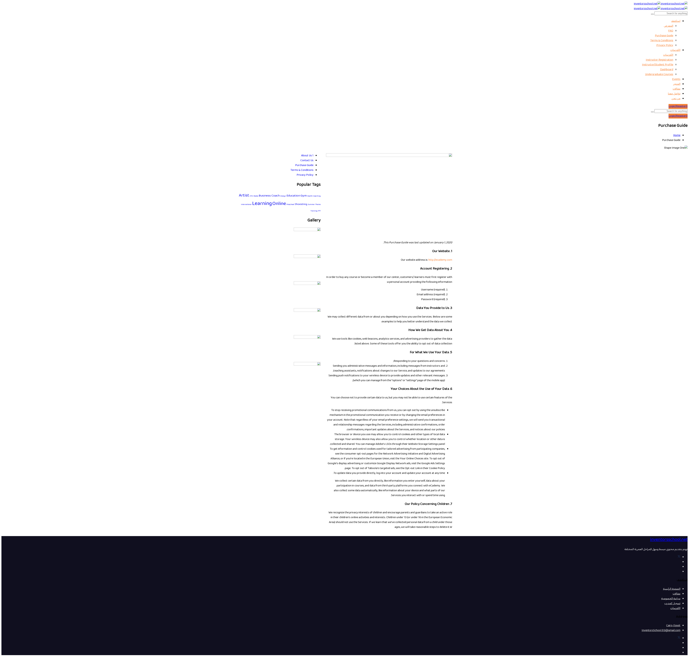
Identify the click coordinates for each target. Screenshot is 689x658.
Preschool (290, 204)
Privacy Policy (664, 45)
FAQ (670, 31)
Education (293, 195)
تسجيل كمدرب (672, 603)
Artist (244, 195)
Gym (304, 195)
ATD (251, 196)
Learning (262, 203)
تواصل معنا (674, 93)
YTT (319, 211)
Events (676, 79)
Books (256, 196)
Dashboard (666, 69)
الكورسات (675, 50)
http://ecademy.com (440, 260)
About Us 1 (307, 155)
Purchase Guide (664, 35)
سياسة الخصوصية (670, 598)
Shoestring (301, 204)
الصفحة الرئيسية (671, 589)
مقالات (676, 89)
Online (279, 204)
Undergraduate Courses (659, 74)
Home (676, 135)
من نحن (675, 98)
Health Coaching (314, 196)
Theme (318, 204)
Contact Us (306, 160)
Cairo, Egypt (673, 625)
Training (314, 211)
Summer (311, 204)
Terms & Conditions (661, 40)
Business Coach (269, 195)
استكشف (675, 21)
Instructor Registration (659, 60)
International (246, 204)
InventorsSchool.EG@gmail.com (661, 630)
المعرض (668, 26)
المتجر (676, 84)
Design (283, 196)
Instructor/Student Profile (657, 64)
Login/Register (677, 106)
